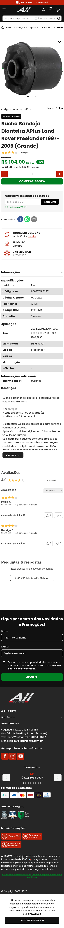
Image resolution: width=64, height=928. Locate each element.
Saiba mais (34, 913)
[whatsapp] (27, 219)
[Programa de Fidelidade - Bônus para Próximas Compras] (11, 847)
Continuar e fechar (32, 920)
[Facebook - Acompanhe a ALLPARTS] (5, 756)
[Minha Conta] (43, 10)
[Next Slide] (58, 777)
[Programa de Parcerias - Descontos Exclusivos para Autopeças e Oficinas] (32, 838)
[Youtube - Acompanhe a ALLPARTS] (21, 756)
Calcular (50, 202)
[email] (34, 219)
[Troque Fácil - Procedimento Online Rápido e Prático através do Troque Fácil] (11, 838)
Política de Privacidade (21, 668)
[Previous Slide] (6, 777)
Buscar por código (47, 18)
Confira (32, 236)
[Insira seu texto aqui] (4, 818)
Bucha (47, 27)
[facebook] (20, 219)
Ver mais (11, 455)
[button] (32, 272)
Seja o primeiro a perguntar (32, 578)
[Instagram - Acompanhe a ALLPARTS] (13, 756)
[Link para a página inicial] (7, 27)
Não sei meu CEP (14, 207)
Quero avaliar (53, 480)
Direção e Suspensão (27, 27)
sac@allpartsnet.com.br (26, 741)
